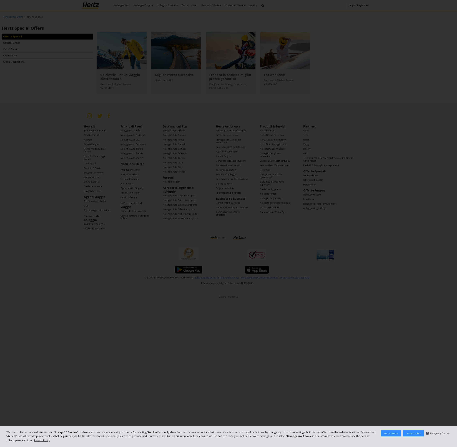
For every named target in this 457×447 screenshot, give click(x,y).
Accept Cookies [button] (391, 433)
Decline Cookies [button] (413, 433)
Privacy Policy (42, 440)
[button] (437, 433)
